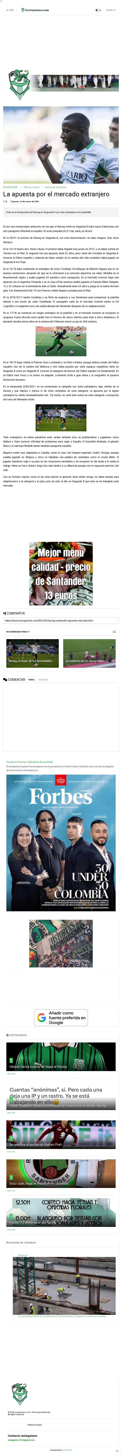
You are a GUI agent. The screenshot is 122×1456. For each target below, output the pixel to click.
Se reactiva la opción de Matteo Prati (36, 1144)
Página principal (34, 1425)
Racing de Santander (55, 187)
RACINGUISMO (10, 187)
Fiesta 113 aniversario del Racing (33, 1222)
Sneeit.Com (67, 1450)
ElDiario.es (22, 1255)
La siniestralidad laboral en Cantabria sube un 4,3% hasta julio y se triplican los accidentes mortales (62, 1316)
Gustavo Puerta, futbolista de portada (29, 762)
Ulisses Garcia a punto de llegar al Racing (38, 1067)
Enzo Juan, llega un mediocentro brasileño (39, 1183)
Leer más (11, 1074)
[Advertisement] (59, 42)
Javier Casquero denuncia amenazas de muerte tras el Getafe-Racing (58, 1106)
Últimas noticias (32, 187)
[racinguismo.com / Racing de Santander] (34, 11)
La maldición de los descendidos (85, 660)
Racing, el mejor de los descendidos (30, 660)
